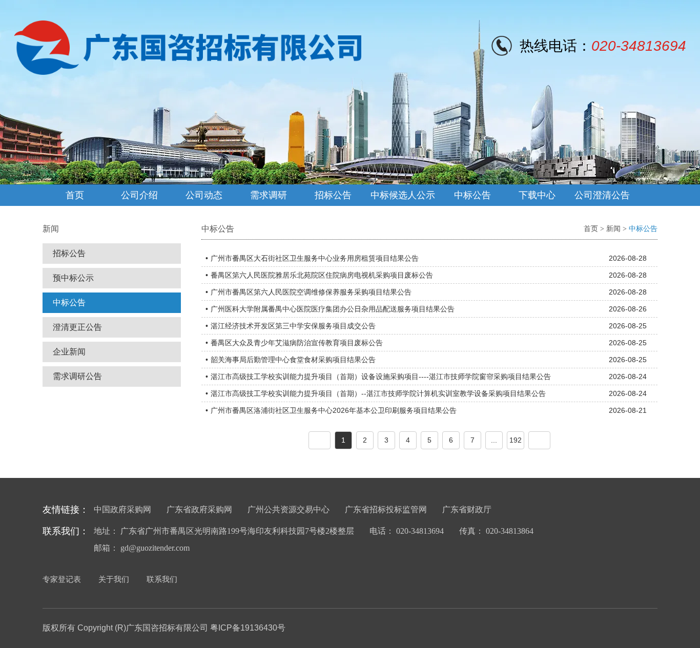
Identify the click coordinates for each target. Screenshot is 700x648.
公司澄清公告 (602, 195)
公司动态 (204, 195)
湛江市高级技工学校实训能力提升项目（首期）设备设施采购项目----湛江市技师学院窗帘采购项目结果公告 (381, 376)
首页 (75, 195)
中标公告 (472, 195)
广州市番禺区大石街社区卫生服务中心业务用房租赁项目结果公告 (315, 258)
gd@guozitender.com (155, 548)
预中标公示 (73, 278)
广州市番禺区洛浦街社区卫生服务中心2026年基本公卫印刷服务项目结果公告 (334, 410)
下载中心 (537, 195)
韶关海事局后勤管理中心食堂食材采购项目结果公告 (293, 360)
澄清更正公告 (77, 327)
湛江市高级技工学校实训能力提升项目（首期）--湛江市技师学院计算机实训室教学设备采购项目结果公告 (378, 393)
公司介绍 (139, 195)
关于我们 (113, 579)
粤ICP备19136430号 (247, 627)
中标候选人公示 (402, 195)
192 (515, 440)
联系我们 (162, 579)
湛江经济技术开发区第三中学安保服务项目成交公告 (293, 326)
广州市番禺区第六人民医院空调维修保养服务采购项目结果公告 (311, 292)
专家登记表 (62, 579)
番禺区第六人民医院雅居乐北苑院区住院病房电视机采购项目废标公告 (322, 275)
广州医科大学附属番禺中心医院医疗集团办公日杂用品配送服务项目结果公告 (333, 309)
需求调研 (268, 195)
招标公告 (333, 195)
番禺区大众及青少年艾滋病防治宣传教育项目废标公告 (297, 343)
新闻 (613, 229)
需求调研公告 (77, 376)
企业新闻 (69, 351)
